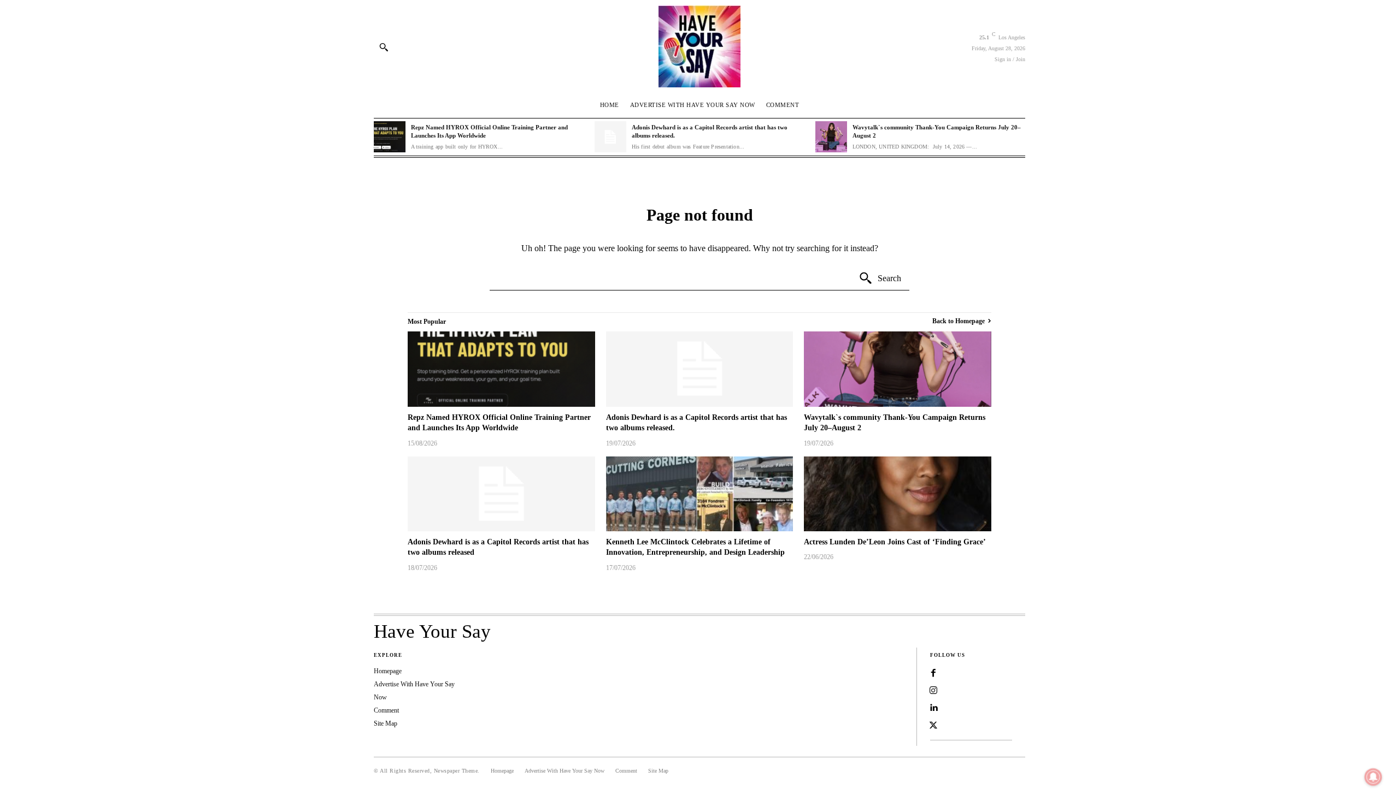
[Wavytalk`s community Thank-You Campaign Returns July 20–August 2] (831, 137)
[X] (933, 725)
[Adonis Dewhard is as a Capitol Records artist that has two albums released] (501, 493)
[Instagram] (933, 690)
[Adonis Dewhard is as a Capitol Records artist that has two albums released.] (610, 137)
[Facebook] (933, 673)
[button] (383, 47)
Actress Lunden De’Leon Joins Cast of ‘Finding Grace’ (895, 542)
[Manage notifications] (1373, 777)
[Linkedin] (933, 708)
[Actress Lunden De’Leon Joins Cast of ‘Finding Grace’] (897, 493)
